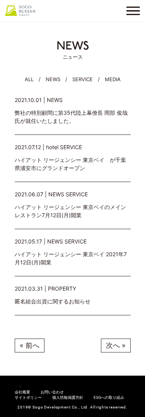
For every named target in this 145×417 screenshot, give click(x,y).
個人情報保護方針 (67, 397)
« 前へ (29, 345)
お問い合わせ (52, 392)
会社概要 (22, 392)
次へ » (116, 345)
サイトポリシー (28, 397)
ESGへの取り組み (109, 397)
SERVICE (82, 79)
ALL (29, 79)
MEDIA (113, 79)
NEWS (53, 79)
